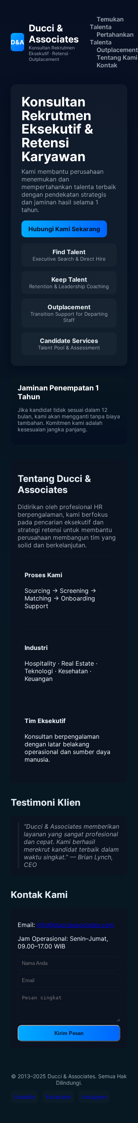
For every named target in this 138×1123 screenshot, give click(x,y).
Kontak (107, 65)
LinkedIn (24, 1097)
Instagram (94, 1097)
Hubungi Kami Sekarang (64, 229)
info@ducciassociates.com (75, 925)
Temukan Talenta (107, 23)
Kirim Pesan (69, 1033)
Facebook (58, 1097)
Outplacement (117, 50)
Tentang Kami (117, 57)
